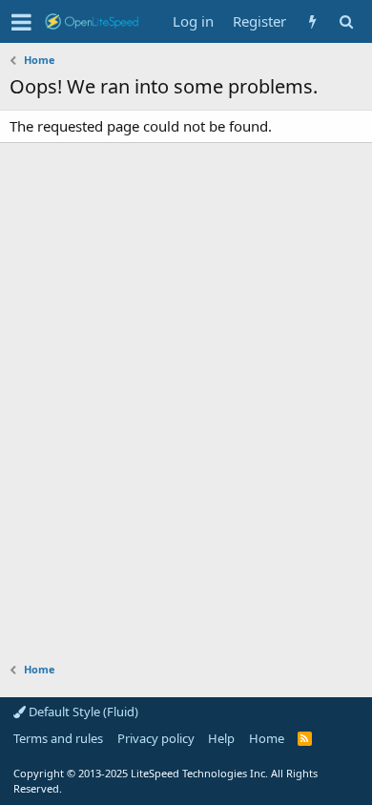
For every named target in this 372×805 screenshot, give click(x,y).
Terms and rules (58, 738)
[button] (21, 22)
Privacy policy (156, 738)
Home (266, 738)
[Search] (345, 21)
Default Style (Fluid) (82, 711)
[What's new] (312, 21)
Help (221, 738)
